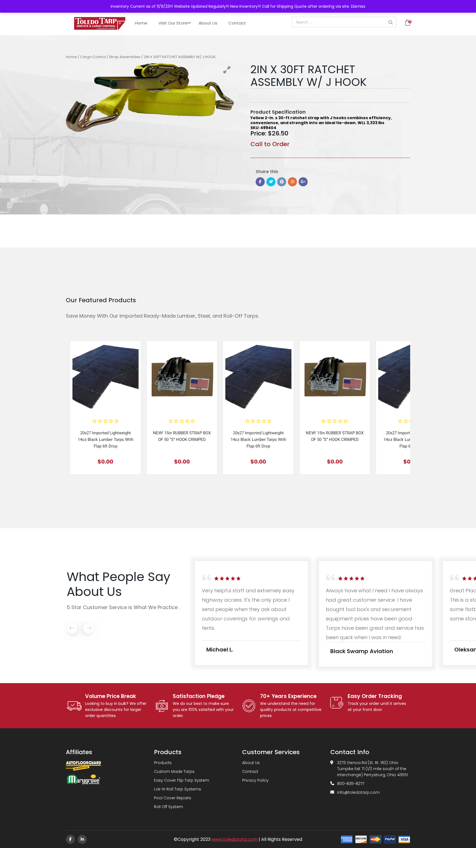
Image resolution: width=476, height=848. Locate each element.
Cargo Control (93, 56)
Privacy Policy (255, 780)
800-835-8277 (350, 783)
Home (141, 23)
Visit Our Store (173, 23)
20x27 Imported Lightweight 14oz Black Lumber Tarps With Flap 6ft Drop (105, 439)
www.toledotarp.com (235, 839)
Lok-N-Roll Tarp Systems (177, 789)
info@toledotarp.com (358, 792)
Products (163, 762)
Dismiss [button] (358, 6)
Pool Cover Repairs (172, 798)
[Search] (390, 22)
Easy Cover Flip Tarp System (181, 780)
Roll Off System (168, 806)
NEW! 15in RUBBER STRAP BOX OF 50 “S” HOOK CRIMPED (182, 436)
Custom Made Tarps (174, 771)
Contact (237, 23)
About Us (208, 23)
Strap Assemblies (124, 56)
